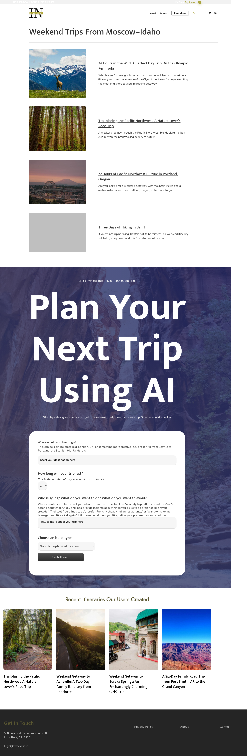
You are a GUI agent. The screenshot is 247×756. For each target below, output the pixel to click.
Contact (225, 726)
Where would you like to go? (57, 442)
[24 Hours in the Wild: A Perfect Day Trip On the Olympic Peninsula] (57, 73)
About (184, 726)
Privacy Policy (143, 726)
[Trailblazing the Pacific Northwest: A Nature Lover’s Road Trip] (57, 128)
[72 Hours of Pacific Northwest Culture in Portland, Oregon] (57, 182)
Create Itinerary (61, 557)
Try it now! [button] (190, 2)
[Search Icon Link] (194, 13)
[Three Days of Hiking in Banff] (57, 232)
